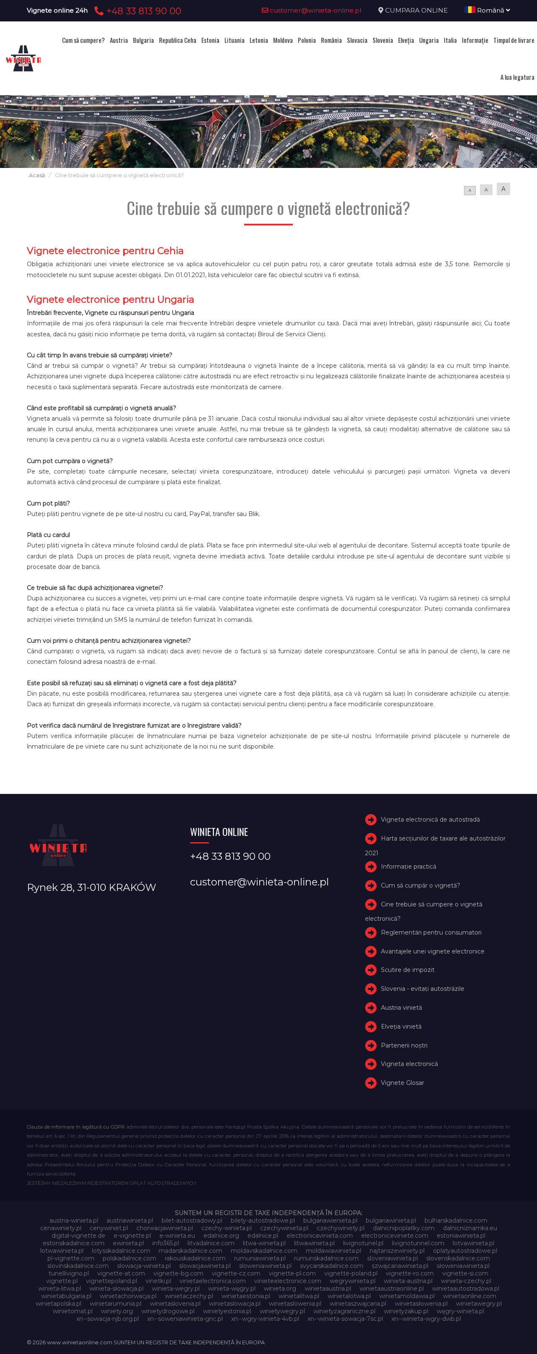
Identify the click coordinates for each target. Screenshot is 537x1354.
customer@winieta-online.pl (315, 10)
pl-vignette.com (70, 1258)
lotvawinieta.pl (473, 1243)
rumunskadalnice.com (326, 1258)
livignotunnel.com (418, 1243)
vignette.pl (62, 1281)
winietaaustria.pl (328, 1288)
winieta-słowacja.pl (116, 1288)
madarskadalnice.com (190, 1250)
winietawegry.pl (479, 1303)
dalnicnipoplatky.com (404, 1228)
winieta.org (280, 1288)
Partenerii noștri (404, 1045)
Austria (119, 40)
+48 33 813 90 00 (142, 10)
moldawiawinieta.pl (333, 1250)
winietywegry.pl (282, 1311)
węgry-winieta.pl (460, 1311)
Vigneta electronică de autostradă (430, 819)
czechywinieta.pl (284, 1228)
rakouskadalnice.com (195, 1258)
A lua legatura (517, 76)
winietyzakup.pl (406, 1311)
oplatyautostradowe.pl (465, 1250)
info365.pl (165, 1243)
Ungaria (429, 40)
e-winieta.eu (177, 1235)
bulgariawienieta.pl (330, 1220)
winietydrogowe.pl (168, 1311)
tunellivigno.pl (69, 1273)
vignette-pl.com (292, 1273)
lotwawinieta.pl (61, 1250)
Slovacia (357, 40)
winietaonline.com (469, 1296)
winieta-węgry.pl (231, 1288)
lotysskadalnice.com (121, 1250)
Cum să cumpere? (83, 40)
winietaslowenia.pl (295, 1303)
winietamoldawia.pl (407, 1296)
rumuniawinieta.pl (260, 1258)
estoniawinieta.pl (461, 1235)
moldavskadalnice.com (264, 1250)
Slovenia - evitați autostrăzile (422, 989)
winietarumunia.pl (115, 1303)
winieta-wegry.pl (176, 1288)
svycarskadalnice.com (331, 1266)
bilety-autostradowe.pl (263, 1220)
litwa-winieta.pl (264, 1243)
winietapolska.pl (58, 1303)
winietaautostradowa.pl (465, 1288)
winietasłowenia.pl (421, 1303)
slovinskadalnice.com (78, 1266)
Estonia (210, 40)
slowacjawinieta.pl (205, 1266)
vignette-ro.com (410, 1273)
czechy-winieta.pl (226, 1228)
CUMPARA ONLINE (416, 10)
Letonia (259, 40)
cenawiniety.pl (60, 1228)
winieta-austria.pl (408, 1281)
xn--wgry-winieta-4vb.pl (265, 1319)
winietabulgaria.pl (66, 1296)
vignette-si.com (465, 1273)
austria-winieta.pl (74, 1220)
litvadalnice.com (211, 1243)
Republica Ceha (177, 40)
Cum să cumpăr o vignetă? (420, 885)
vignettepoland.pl (111, 1281)
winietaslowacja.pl (235, 1303)
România (331, 40)
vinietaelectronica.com (213, 1281)
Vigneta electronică (409, 1064)
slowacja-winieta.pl (144, 1266)
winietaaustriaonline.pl (392, 1288)
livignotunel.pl (363, 1243)
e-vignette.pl (132, 1235)
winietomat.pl (73, 1311)
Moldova (283, 40)
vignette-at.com (121, 1273)
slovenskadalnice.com (458, 1258)
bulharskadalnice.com (456, 1220)
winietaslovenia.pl (175, 1303)
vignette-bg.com (178, 1273)
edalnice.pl (263, 1235)
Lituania (234, 40)
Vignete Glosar (402, 1083)
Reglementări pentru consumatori (431, 932)
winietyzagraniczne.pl (344, 1311)
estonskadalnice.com (73, 1243)
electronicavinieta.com (320, 1235)
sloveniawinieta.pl (392, 1258)
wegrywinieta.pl (352, 1281)
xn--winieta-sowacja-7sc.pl (345, 1319)
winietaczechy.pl (189, 1296)
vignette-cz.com (236, 1273)
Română (490, 10)
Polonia (307, 40)
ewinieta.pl (128, 1243)
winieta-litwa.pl (59, 1288)
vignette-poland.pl (351, 1273)
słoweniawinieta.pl (463, 1266)
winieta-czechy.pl (466, 1281)
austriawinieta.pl (130, 1220)
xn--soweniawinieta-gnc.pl (185, 1319)
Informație (475, 40)
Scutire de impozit (408, 970)
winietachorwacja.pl (128, 1296)
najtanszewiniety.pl (397, 1250)
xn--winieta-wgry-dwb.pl (426, 1319)
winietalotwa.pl (349, 1296)
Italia (450, 40)
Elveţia (406, 40)
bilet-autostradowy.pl (192, 1220)
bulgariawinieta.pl (391, 1220)
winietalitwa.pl (299, 1296)
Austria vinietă (401, 1007)
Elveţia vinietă (401, 1026)
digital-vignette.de (78, 1235)
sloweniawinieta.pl (265, 1266)
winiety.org (117, 1311)
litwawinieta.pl (314, 1243)
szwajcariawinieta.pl (400, 1266)
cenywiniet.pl (109, 1228)
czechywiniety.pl (341, 1228)
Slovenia (383, 40)
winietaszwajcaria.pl (358, 1303)
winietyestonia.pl (227, 1311)
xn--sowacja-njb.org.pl (107, 1319)
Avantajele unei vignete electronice (433, 951)
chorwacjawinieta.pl (164, 1228)
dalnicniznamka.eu (470, 1228)
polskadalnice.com (129, 1258)
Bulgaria (143, 40)
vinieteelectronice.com (287, 1281)
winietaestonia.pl (246, 1296)
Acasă (37, 175)
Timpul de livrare (513, 40)
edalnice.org (221, 1235)
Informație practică (408, 866)
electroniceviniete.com (394, 1235)
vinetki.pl (158, 1281)
